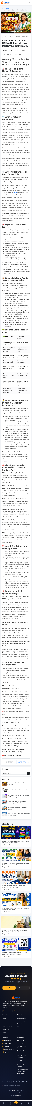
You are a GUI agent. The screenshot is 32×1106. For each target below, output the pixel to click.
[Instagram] (12, 1081)
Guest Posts (5, 1029)
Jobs (3, 1024)
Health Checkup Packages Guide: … (23, 761)
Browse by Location (7, 1027)
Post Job (6, 1046)
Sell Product (24, 987)
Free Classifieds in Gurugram (22, 1061)
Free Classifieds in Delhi (22, 1047)
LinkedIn (23, 50)
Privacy (11, 1092)
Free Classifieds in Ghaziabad (22, 1056)
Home (3, 8)
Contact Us (20, 1043)
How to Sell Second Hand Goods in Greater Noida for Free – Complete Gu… (14, 931)
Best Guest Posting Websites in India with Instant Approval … (18, 796)
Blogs (4, 1032)
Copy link (18, 54)
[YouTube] (23, 1081)
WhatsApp (8, 54)
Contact (20, 1092)
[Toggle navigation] (29, 2)
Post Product (7, 1043)
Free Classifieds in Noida (22, 1051)
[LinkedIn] (26, 1081)
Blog (7, 8)
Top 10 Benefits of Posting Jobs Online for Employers (18, 814)
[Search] (28, 773)
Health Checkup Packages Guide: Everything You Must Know (17, 802)
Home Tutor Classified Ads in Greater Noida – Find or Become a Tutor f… (15, 864)
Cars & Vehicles (21, 1021)
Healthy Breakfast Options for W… (9, 761)
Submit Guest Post (9, 1049)
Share (6, 50)
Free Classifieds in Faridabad (22, 1066)
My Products (7, 1052)
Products (4, 1021)
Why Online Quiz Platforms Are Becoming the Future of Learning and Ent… (15, 841)
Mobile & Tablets (21, 1018)
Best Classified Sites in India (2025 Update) (17, 808)
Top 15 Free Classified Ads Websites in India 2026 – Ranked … (18, 784)
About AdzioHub (21, 1040)
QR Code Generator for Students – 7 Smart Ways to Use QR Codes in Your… (14, 953)
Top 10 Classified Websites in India (17, 790)
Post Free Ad (10, 987)
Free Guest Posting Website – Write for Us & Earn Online (23, 1071)
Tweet (14, 50)
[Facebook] (16, 1081)
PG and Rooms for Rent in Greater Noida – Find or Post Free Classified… (14, 886)
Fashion (19, 1027)
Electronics (20, 1024)
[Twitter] (19, 1081)
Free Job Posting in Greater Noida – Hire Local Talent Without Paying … (15, 908)
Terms (16, 1092)
